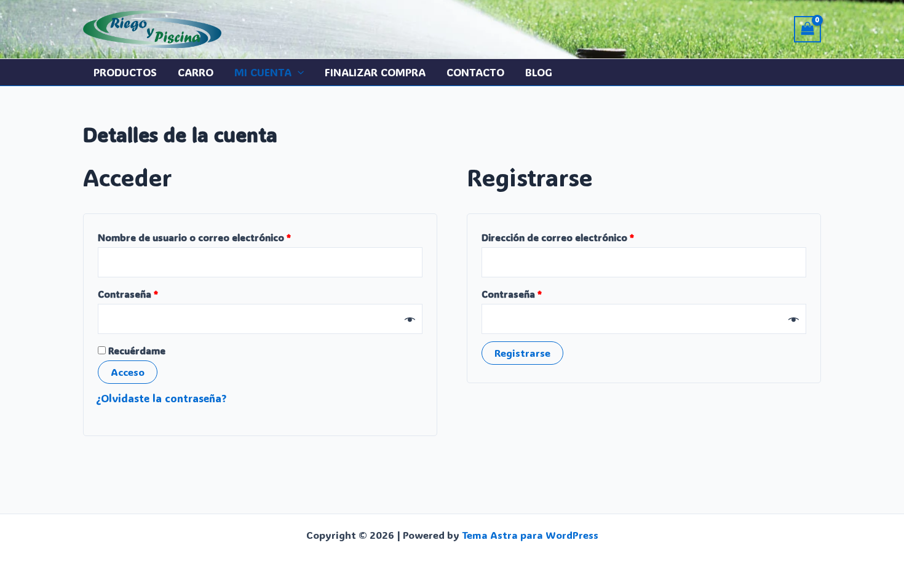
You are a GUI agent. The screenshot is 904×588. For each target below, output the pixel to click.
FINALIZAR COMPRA (375, 72)
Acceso (128, 371)
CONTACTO (475, 72)
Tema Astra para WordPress (530, 534)
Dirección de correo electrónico (584, 237)
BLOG (538, 72)
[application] (297, 72)
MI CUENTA (262, 72)
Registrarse (522, 352)
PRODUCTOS (125, 72)
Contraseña (154, 293)
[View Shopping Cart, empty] (807, 29)
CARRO (195, 72)
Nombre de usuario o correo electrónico (221, 237)
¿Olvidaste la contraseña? (161, 398)
